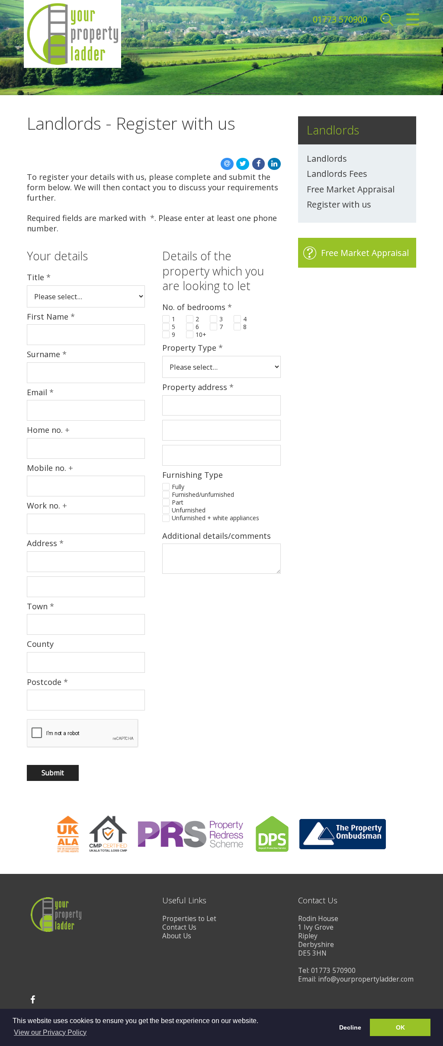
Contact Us (179, 927)
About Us (176, 935)
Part (177, 502)
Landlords (327, 158)
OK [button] (400, 1027)
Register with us (339, 204)
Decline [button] (350, 1027)
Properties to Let (189, 918)
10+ (201, 335)
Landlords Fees (337, 173)
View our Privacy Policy (50, 1032)
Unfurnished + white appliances (215, 518)
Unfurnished (188, 510)
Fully (178, 487)
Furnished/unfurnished (203, 495)
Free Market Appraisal (351, 189)
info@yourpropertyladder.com (366, 979)
